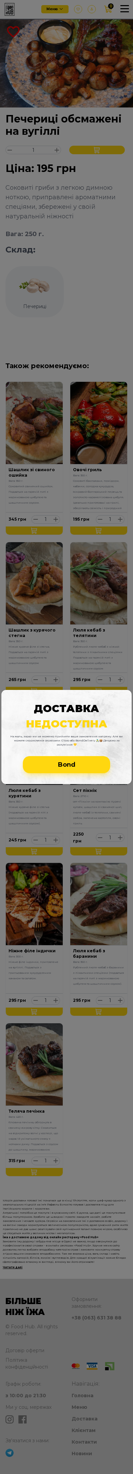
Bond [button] (66, 764)
